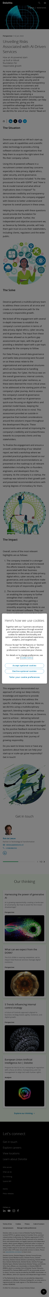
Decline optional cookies (24, 671)
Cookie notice (27, 657)
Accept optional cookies (24, 665)
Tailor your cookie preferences (24, 677)
